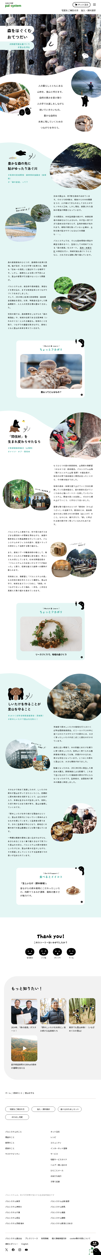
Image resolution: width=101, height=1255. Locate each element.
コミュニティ (55, 1142)
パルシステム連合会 (13, 1238)
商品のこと (9, 1137)
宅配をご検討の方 (70, 10)
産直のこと (17, 1093)
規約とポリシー (11, 1244)
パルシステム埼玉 (12, 1218)
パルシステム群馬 (57, 1206)
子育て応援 (55, 1181)
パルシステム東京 (12, 1201)
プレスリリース (31, 1238)
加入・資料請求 (88, 10)
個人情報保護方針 (59, 1238)
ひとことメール (56, 1170)
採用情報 (45, 1238)
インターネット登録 (58, 1148)
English (24, 1244)
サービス (54, 1154)
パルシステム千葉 (12, 1212)
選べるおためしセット (69, 1109)
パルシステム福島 (57, 1212)
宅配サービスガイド (58, 1159)
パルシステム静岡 (57, 1218)
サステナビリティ (12, 1154)
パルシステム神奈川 (13, 1206)
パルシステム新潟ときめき (61, 1223)
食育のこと (9, 1142)
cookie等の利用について (80, 1238)
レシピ (53, 1137)
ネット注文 (83, 4)
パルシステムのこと (13, 1131)
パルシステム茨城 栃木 (14, 1223)
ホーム (8, 1093)
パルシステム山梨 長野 (59, 1201)
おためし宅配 (17, 1117)
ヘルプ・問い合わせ (58, 1165)
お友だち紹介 (56, 1176)
